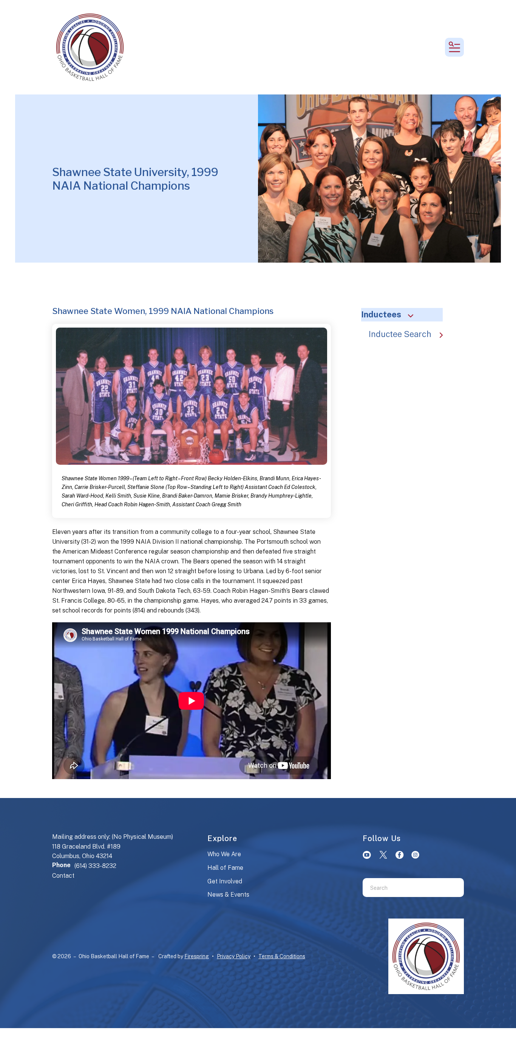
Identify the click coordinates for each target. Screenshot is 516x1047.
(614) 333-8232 (95, 865)
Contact (63, 875)
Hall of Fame (225, 867)
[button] (454, 47)
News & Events (228, 894)
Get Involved (224, 881)
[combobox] (404, 887)
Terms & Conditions (281, 956)
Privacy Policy (233, 956)
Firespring (196, 956)
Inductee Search (400, 334)
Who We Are (224, 854)
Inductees (381, 314)
